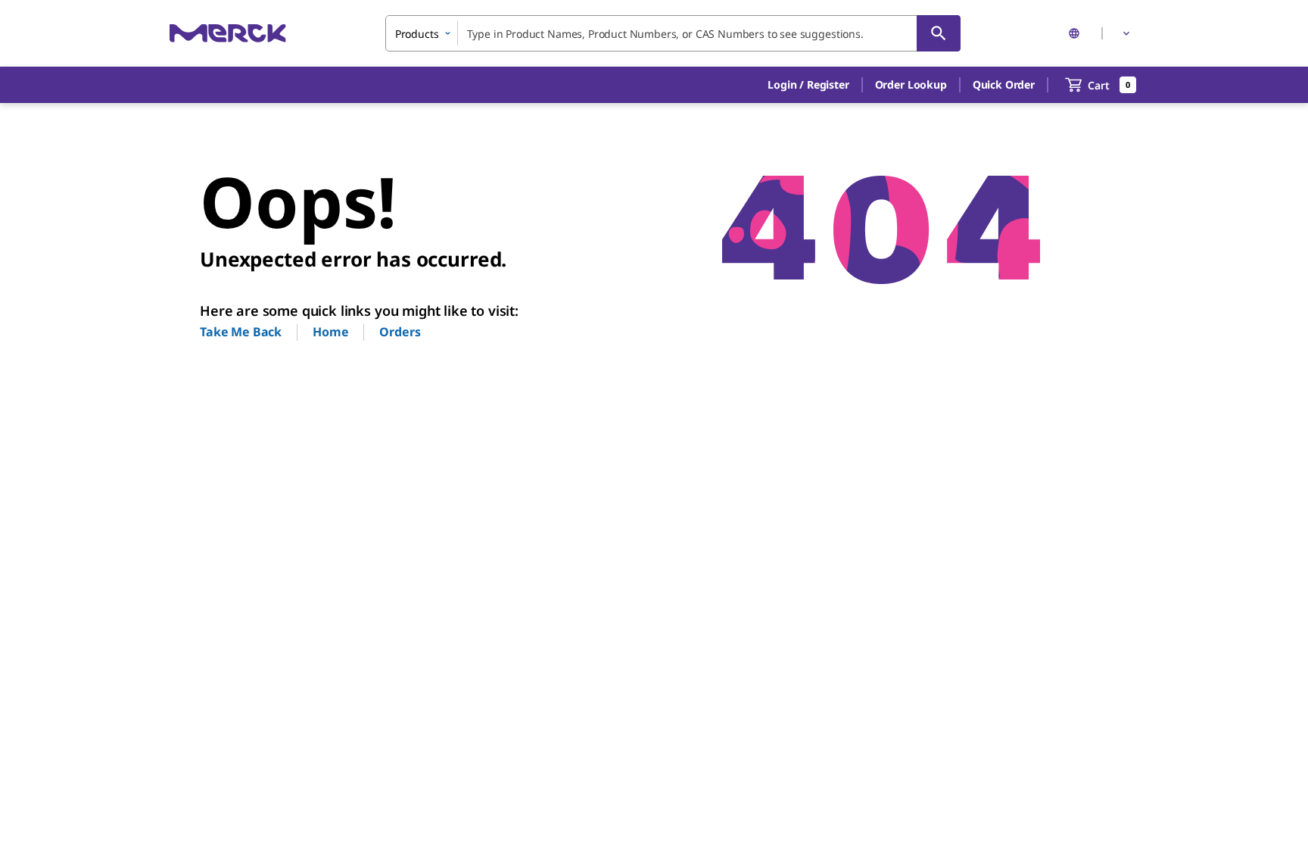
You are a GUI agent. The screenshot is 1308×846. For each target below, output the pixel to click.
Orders (399, 331)
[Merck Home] (228, 33)
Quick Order (1004, 84)
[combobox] (673, 33)
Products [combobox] (417, 34)
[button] (808, 84)
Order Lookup (911, 84)
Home (330, 331)
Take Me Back (241, 331)
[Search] (939, 33)
